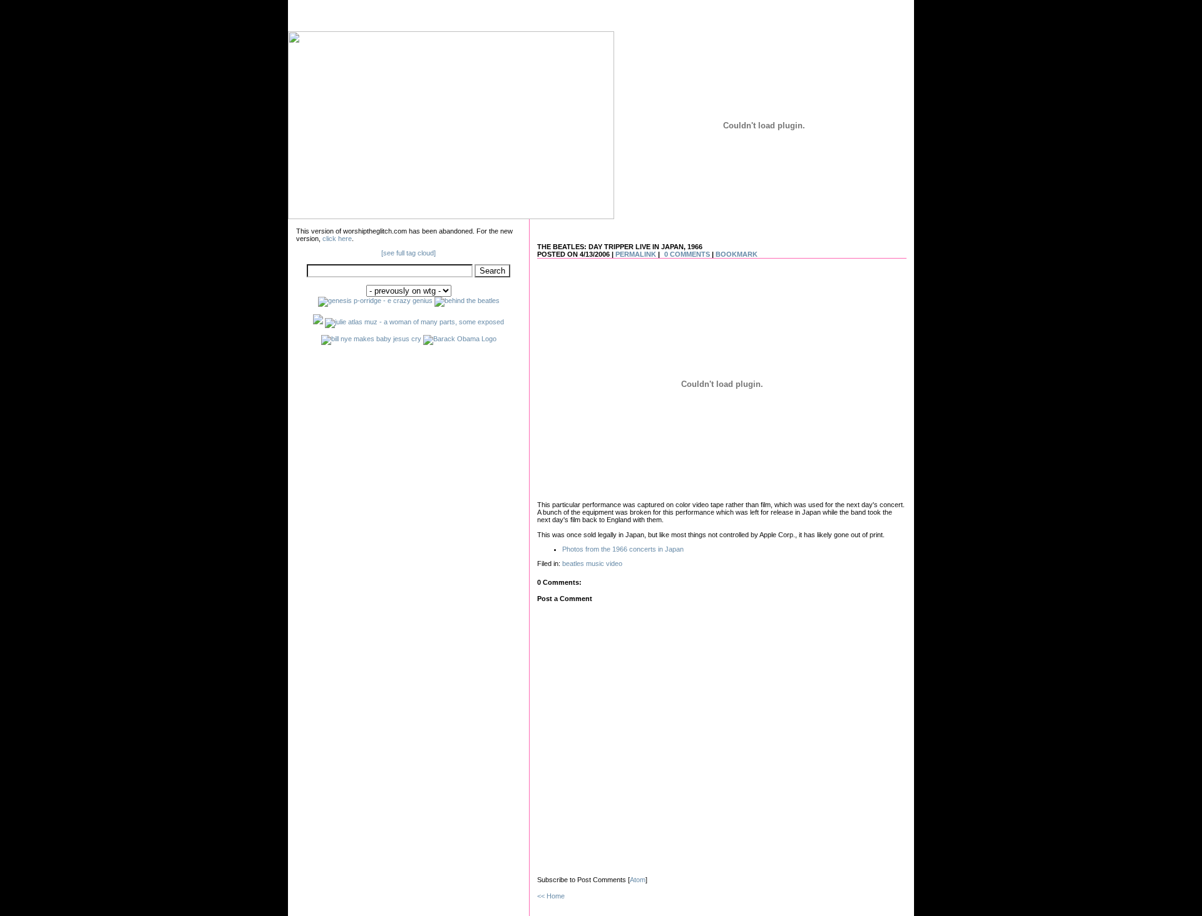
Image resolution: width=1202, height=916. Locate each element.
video (614, 563)
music (595, 563)
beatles (573, 563)
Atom (637, 879)
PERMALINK (635, 254)
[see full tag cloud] (408, 253)
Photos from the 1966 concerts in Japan (623, 549)
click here (337, 238)
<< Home (551, 896)
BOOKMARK (737, 254)
